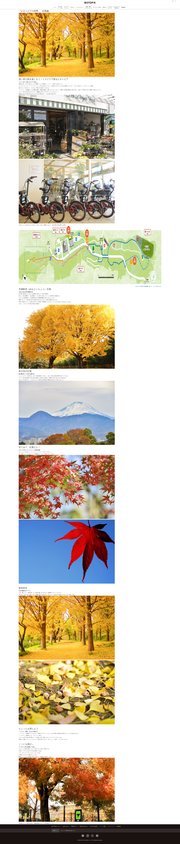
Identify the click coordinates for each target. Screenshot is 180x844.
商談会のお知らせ (84, 826)
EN (172, 1)
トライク (49, 84)
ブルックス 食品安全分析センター (68, 830)
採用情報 (119, 826)
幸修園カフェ (32, 737)
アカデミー (72, 7)
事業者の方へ (74, 826)
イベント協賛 (103, 826)
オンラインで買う (97, 7)
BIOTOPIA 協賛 (93, 826)
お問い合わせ (66, 826)
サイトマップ (111, 826)
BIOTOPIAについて (56, 826)
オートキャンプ (80, 7)
